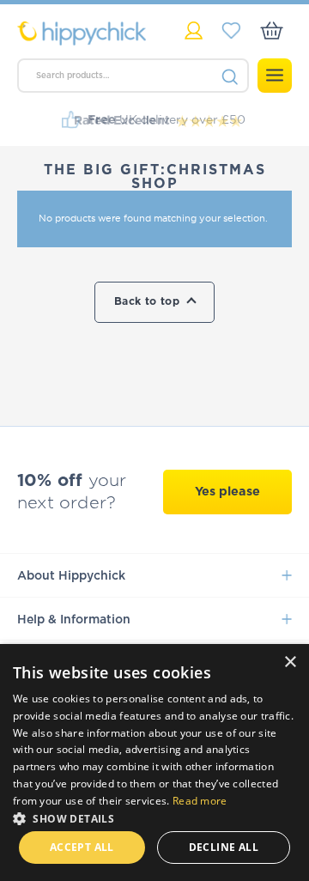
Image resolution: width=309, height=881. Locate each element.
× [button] (289, 662)
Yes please (227, 491)
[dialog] (154, 762)
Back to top (146, 301)
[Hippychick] (85, 33)
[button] (154, 817)
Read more (200, 800)
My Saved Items (231, 30)
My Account (194, 30)
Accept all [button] (82, 847)
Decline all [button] (223, 847)
